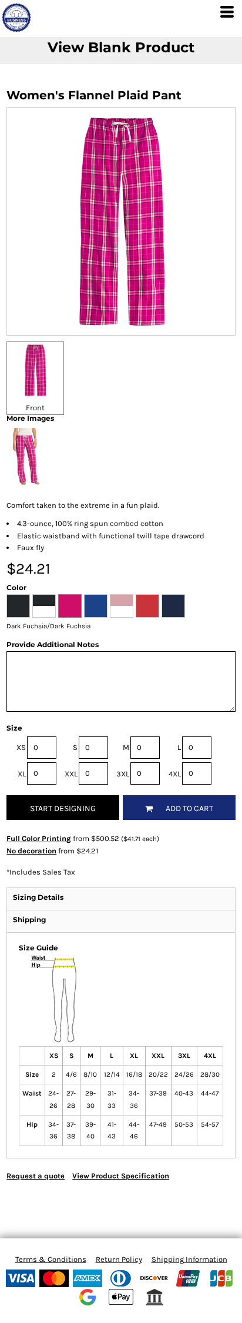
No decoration (31, 850)
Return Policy (119, 1259)
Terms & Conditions (50, 1259)
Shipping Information (189, 1259)
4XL (175, 773)
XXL (71, 773)
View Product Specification (120, 1175)
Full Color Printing (38, 838)
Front (35, 407)
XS (21, 747)
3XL (122, 773)
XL (22, 773)
